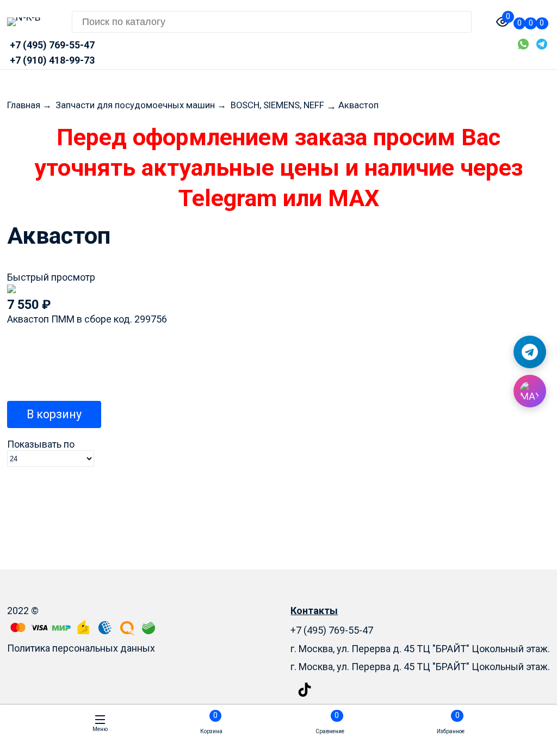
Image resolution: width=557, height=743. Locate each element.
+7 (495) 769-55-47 (331, 630)
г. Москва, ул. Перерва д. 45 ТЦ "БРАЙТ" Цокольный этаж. (420, 666)
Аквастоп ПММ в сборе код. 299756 (87, 319)
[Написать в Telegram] (529, 352)
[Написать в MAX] (529, 391)
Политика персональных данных (81, 648)
